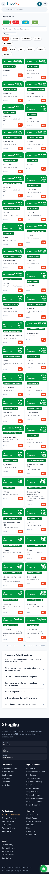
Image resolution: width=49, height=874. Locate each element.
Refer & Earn (31, 835)
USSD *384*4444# (34, 802)
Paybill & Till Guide (33, 821)
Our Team (30, 825)
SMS (38, 38)
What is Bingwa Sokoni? (15, 692)
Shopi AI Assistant (33, 778)
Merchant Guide (8, 821)
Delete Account (8, 855)
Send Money (31, 785)
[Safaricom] (6, 22)
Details (5, 75)
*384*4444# (20, 646)
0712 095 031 (23, 871)
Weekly (30, 49)
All (6, 38)
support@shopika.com (10, 871)
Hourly (12, 49)
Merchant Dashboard (11, 815)
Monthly (41, 49)
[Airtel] (16, 22)
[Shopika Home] (13, 4)
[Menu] (3, 4)
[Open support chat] (43, 868)
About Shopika (32, 815)
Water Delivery (8, 772)
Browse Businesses (9, 768)
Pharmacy (6, 782)
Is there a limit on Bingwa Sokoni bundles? (22, 698)
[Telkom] (25, 22)
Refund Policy (7, 851)
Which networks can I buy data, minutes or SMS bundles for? (23, 669)
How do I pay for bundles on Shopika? (21, 677)
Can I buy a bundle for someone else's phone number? (21, 684)
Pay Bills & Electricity (34, 782)
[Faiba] (35, 22)
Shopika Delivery (33, 795)
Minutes (27, 38)
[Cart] (45, 3)
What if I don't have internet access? (20, 704)
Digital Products (32, 788)
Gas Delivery (7, 775)
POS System (7, 825)
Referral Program (33, 805)
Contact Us (30, 831)
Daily (21, 49)
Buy (20, 75)
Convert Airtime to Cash (35, 772)
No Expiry (7, 54)
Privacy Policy (7, 845)
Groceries (6, 778)
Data (16, 38)
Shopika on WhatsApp (35, 798)
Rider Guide (6, 831)
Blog (28, 828)
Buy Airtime (30, 768)
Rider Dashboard (8, 828)
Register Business (9, 818)
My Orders (6, 785)
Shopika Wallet (32, 792)
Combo (8, 44)
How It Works (31, 818)
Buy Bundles (31, 775)
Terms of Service (8, 848)
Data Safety (6, 858)
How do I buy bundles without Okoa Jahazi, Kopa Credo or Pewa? (23, 660)
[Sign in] (39, 4)
